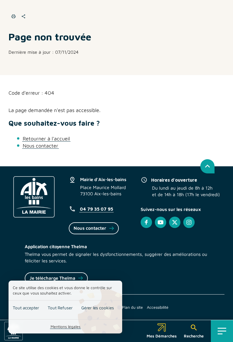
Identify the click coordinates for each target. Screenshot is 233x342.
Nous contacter (40, 146)
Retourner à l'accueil (46, 139)
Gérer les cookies (97, 307)
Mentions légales (65, 326)
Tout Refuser (60, 307)
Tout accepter (26, 307)
